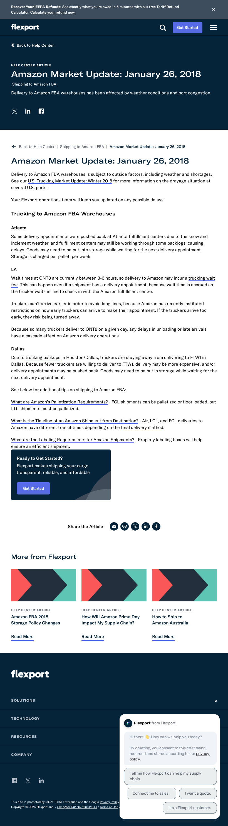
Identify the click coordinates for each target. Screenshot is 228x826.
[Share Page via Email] (114, 526)
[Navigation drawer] (213, 27)
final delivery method (142, 427)
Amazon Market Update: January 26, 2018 (147, 146)
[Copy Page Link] (124, 526)
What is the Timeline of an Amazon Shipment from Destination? (74, 420)
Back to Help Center (36, 146)
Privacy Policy (109, 802)
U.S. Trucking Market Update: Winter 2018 (70, 181)
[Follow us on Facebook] (41, 111)
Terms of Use (109, 807)
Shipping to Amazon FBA (34, 84)
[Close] (213, 9)
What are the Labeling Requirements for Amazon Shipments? (72, 439)
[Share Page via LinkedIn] (146, 526)
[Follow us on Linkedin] (27, 111)
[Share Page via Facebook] (156, 526)
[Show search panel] (162, 27)
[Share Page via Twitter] (135, 526)
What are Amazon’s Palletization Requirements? (59, 402)
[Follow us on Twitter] (14, 111)
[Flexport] (25, 27)
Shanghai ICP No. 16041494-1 (77, 807)
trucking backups (43, 357)
